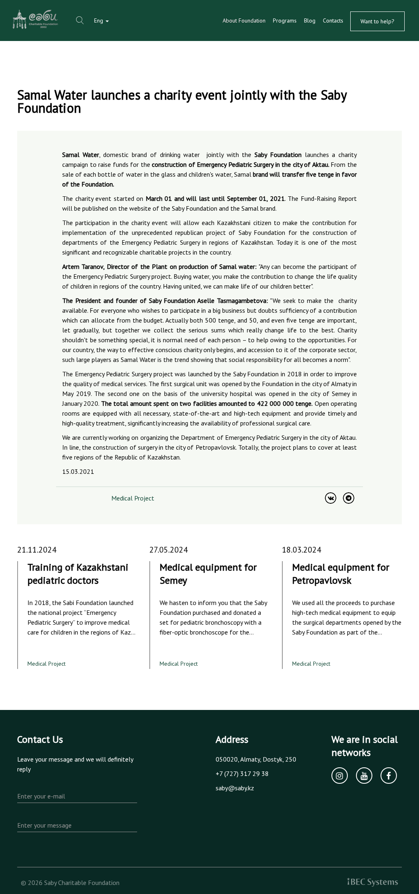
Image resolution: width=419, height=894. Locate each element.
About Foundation (244, 20)
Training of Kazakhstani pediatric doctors (77, 574)
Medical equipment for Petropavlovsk (340, 574)
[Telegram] (348, 498)
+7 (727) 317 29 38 (242, 773)
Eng (99, 20)
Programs (285, 20)
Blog (309, 20)
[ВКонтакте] (330, 498)
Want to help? (377, 21)
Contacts (333, 20)
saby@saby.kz (235, 788)
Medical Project (132, 498)
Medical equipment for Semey (208, 574)
